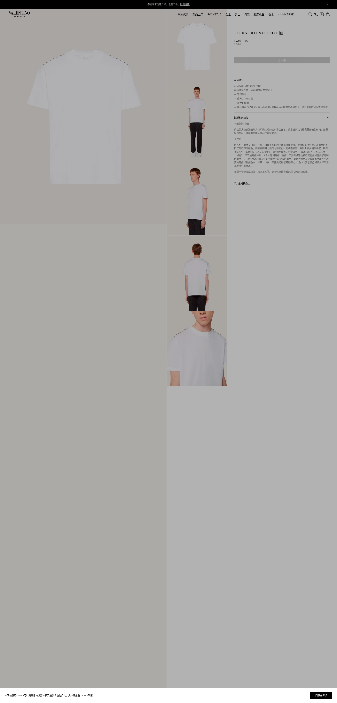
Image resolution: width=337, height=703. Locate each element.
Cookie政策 (87, 695)
